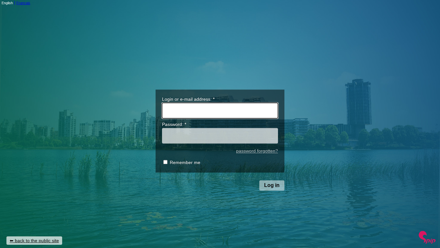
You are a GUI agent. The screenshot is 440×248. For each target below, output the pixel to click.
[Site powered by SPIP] (427, 242)
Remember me (185, 162)
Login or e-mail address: (188, 99)
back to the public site (37, 240)
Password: (174, 124)
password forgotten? (257, 151)
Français (23, 3)
